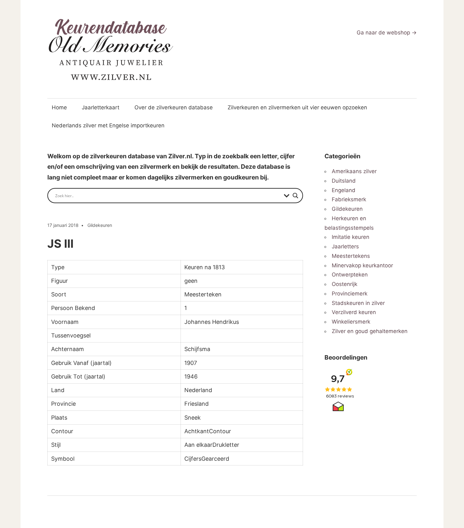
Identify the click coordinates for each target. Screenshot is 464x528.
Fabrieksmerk (349, 199)
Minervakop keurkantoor (362, 265)
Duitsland (344, 181)
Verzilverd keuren (354, 312)
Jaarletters (345, 246)
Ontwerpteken (350, 274)
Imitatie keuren (350, 237)
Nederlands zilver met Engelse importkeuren (108, 125)
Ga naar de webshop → (387, 32)
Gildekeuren (99, 225)
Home (59, 107)
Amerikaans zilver (354, 171)
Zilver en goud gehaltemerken (369, 331)
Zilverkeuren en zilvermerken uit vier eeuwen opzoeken (297, 107)
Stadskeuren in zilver (358, 303)
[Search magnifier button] (295, 195)
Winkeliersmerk (351, 322)
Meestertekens (351, 256)
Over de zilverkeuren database (173, 107)
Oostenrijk (344, 284)
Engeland (343, 190)
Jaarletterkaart (100, 107)
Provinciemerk (349, 293)
